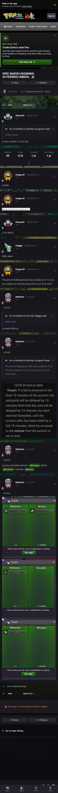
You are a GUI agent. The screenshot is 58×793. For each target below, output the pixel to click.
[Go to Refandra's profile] (5, 91)
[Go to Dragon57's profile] (8, 176)
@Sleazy (29, 469)
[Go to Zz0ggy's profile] (8, 246)
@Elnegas (34, 465)
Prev (10, 105)
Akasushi (19, 115)
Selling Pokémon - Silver (38, 91)
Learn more (5, 5)
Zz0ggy (18, 245)
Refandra (19, 297)
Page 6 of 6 (27, 105)
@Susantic (8, 469)
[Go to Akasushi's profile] (8, 116)
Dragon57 (40, 128)
